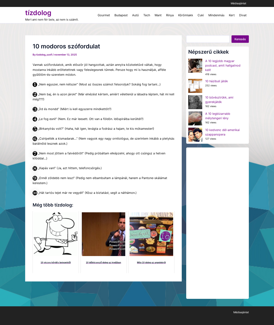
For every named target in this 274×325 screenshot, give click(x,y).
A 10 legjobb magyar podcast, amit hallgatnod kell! (222, 65)
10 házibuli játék (216, 81)
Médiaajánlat (238, 3)
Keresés (240, 39)
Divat (243, 15)
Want (158, 15)
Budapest (121, 15)
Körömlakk (185, 15)
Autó (135, 15)
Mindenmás (216, 15)
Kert (232, 15)
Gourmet (104, 15)
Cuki (201, 15)
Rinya (170, 15)
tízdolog (38, 13)
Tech (146, 15)
